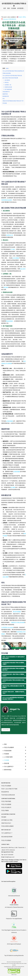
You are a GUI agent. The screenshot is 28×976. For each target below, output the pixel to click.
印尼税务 (6, 753)
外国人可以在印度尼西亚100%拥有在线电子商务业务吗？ (13, 657)
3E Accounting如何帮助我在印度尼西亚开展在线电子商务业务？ (13, 698)
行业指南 (6, 760)
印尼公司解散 (5, 810)
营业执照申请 (5, 792)
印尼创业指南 (7, 750)
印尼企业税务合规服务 (7, 826)
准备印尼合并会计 (6, 823)
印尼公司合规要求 (9, 747)
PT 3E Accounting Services (19, 966)
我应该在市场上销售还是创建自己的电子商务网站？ (13, 686)
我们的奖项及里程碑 (6, 836)
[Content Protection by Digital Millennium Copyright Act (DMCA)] (14, 972)
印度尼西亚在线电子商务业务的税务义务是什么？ (13, 680)
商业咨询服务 (9, 321)
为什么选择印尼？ (9, 766)
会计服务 (13, 487)
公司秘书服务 (9, 421)
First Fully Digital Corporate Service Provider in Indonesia (14, 931)
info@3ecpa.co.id (9, 857)
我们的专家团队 (17, 611)
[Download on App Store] (14, 865)
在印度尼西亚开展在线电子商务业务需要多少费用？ (13, 663)
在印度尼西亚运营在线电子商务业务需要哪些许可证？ (13, 669)
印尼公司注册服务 (6, 785)
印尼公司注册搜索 (6, 804)
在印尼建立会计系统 (6, 820)
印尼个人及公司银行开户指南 (9, 788)
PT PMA (13, 249)
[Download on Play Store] (14, 871)
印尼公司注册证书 (6, 807)
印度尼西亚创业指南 (6, 200)
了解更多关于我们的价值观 (17, 622)
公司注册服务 (15, 258)
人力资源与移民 (8, 757)
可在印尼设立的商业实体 (8, 795)
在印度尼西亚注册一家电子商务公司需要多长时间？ (13, 675)
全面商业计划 (9, 235)
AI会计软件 (23, 268)
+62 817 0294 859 (8, 854)
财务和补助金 (7, 769)
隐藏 (7, 68)
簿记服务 (6, 287)
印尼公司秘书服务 (6, 801)
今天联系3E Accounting (7, 627)
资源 (5, 744)
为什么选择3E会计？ (7, 833)
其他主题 (6, 763)
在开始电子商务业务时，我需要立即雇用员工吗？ (13, 692)
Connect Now (6, 729)
